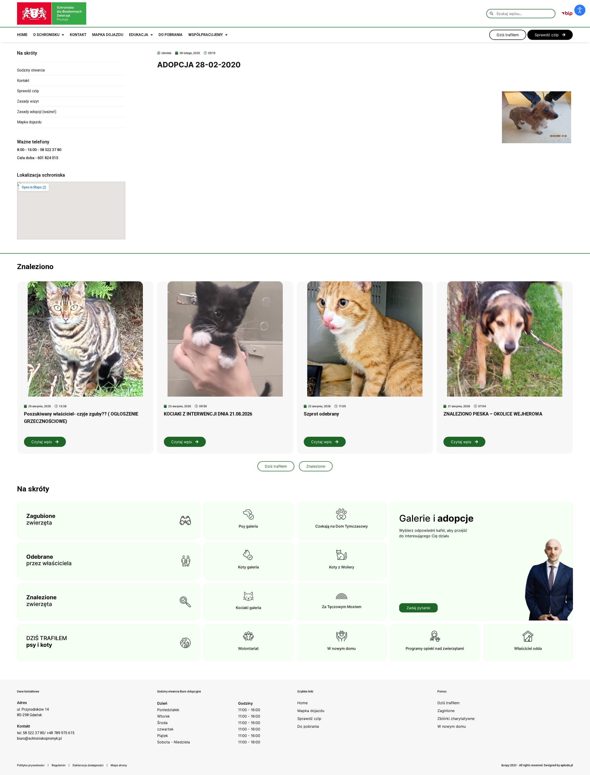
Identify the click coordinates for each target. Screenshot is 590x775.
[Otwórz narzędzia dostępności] (579, 10)
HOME (22, 35)
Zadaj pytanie (418, 608)
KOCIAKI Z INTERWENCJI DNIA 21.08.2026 (208, 414)
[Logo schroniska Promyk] (51, 13)
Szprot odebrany (321, 414)
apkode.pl (566, 765)
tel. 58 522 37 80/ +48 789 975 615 (45, 733)
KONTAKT (78, 35)
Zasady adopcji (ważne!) (36, 112)
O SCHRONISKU (46, 35)
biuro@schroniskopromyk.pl (39, 738)
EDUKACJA (138, 35)
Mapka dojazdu (29, 122)
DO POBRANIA (171, 35)
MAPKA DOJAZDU (107, 35)
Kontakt (23, 80)
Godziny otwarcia (31, 70)
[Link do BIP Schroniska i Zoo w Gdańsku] (567, 14)
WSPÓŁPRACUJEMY (205, 35)
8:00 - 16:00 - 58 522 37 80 (39, 150)
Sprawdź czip (28, 91)
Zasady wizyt (28, 101)
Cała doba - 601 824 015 (37, 158)
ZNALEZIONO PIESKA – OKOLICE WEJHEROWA (492, 414)
